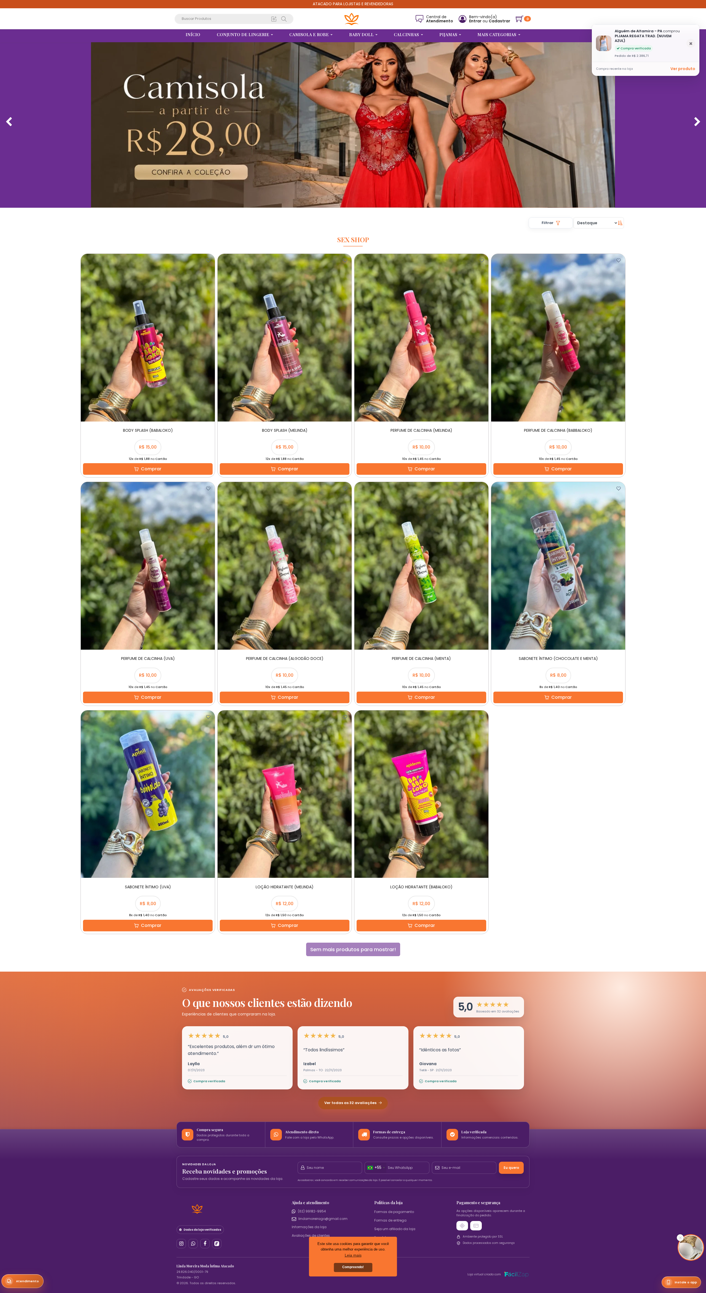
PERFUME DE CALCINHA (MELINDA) (421, 430)
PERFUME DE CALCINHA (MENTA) (421, 658)
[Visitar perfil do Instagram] (181, 1243)
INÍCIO (193, 34)
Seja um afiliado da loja (394, 1229)
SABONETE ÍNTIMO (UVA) (148, 887)
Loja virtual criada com (484, 1274)
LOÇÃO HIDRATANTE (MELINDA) (285, 887)
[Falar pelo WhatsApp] (193, 1243)
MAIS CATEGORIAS (497, 34)
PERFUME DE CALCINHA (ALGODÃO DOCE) (284, 658)
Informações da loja (309, 1227)
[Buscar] (274, 18)
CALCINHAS (407, 34)
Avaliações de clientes (311, 1235)
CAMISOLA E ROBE (309, 34)
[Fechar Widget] (680, 1237)
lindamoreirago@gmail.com (322, 1218)
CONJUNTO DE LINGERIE (243, 34)
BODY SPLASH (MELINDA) (284, 430)
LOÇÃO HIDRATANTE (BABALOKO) (421, 887)
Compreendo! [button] (353, 1267)
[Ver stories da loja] (351, 19)
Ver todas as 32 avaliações (350, 1102)
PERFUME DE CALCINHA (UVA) (148, 658)
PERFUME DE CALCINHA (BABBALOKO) (558, 430)
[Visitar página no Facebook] (205, 1243)
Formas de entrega (390, 1220)
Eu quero (511, 1167)
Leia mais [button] (353, 1255)
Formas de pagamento (394, 1211)
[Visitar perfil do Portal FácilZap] (216, 1243)
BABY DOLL (362, 34)
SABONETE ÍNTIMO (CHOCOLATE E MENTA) (558, 658)
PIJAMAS (448, 34)
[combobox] (375, 1168)
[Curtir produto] (208, 260)
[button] (488, 1007)
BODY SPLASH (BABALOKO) (148, 430)
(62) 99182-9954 (312, 1211)
